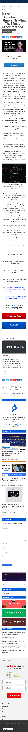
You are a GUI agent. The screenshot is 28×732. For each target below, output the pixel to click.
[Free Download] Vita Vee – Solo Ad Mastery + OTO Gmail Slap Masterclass (13, 453)
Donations (5, 706)
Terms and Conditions (7, 714)
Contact (4, 719)
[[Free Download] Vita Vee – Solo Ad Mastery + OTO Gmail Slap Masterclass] (14, 442)
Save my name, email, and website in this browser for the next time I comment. (12, 560)
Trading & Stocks (7, 31)
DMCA (4, 716)
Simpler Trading (7, 357)
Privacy (4, 711)
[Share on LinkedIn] (20, 37)
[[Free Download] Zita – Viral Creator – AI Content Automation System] (14, 494)
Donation (13, 307)
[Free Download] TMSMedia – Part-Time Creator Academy (13, 479)
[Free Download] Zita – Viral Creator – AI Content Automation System (13, 506)
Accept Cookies (8, 729)
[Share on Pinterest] (16, 37)
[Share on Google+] (12, 37)
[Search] (24, 584)
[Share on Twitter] (7, 37)
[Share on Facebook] (3, 37)
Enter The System (14, 695)
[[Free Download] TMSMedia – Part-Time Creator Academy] (14, 469)
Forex (14, 30)
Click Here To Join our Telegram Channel (14, 425)
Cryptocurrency (7, 30)
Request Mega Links (7, 708)
